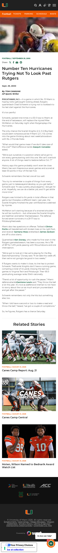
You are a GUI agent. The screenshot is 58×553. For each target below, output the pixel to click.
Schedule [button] (41, 14)
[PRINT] (20, 62)
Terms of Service (42, 523)
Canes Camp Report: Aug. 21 (19, 370)
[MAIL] (16, 62)
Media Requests (38, 522)
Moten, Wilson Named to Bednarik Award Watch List (28, 466)
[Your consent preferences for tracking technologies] (4, 548)
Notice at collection (13, 549)
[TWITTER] (9, 62)
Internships (23, 522)
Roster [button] (54, 14)
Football (6, 14)
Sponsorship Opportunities (19, 525)
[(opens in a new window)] (13, 486)
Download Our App (43, 525)
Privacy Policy (26, 523)
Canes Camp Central (15, 417)
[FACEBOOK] (13, 62)
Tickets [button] (17, 14)
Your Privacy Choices (22, 545)
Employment (10, 522)
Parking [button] (28, 14)
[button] (54, 5)
